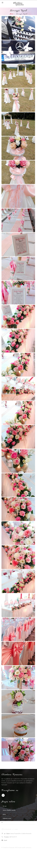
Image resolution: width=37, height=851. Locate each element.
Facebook (3, 795)
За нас (5, 806)
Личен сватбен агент (9, 810)
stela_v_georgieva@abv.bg (14, 840)
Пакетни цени (7, 818)
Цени (4, 814)
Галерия (5, 822)
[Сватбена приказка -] (18, 4)
